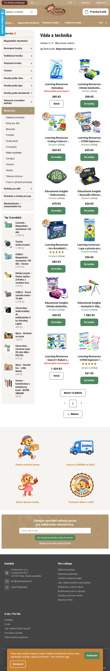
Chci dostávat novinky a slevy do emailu (55, 537)
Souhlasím (92, 655)
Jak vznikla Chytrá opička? (17, 628)
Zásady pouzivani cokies (70, 595)
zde (67, 656)
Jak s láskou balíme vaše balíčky (74, 582)
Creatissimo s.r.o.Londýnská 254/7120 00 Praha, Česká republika (26, 572)
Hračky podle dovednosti (16, 93)
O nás (7, 624)
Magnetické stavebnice (16, 41)
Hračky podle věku (13, 78)
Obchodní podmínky (68, 574)
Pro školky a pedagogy (14, 3)
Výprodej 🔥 (10, 33)
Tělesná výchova (14, 176)
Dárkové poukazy (66, 569)
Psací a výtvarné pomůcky (19, 182)
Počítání (10, 135)
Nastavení (18, 664)
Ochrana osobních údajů (69, 578)
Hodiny (9, 170)
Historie (10, 164)
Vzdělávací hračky (13, 55)
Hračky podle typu (13, 85)
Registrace (101, 3)
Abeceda (10, 129)
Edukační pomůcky (15, 117)
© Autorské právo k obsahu (71, 591)
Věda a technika (13, 152)
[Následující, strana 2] (73, 403)
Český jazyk (12, 141)
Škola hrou (9, 110)
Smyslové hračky (12, 63)
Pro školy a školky (13, 633)
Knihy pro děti (12, 123)
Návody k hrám (65, 599)
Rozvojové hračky (13, 48)
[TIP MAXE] (56, 123)
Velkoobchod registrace (16, 637)
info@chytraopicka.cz (21, 581)
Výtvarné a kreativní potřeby (14, 102)
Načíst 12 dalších (73, 393)
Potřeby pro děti (12, 188)
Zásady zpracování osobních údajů (55, 543)
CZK (70, 3)
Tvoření (8, 70)
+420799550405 (19, 587)
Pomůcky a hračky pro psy (17, 196)
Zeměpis (10, 158)
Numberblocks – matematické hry (12, 205)
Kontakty (8, 620)
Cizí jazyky (11, 147)
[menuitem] (9, 23)
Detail (56, 103)
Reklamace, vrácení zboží (70, 587)
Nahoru (74, 414)
